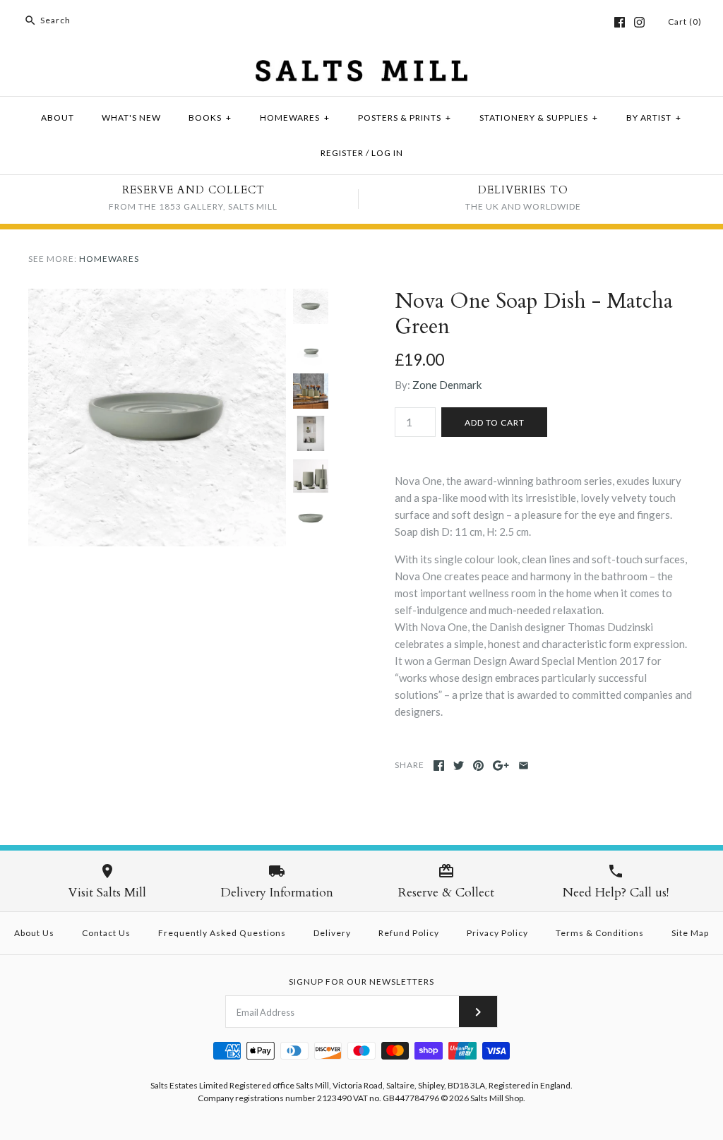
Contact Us (106, 933)
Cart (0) (685, 21)
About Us (34, 933)
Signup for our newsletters (361, 981)
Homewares (109, 258)
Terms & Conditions (600, 933)
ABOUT (57, 117)
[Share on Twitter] (458, 765)
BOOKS (210, 117)
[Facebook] (619, 22)
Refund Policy (408, 933)
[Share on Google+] (501, 765)
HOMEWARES (295, 117)
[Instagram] (639, 22)
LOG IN (387, 153)
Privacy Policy (497, 933)
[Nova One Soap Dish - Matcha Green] (157, 297)
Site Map (690, 933)
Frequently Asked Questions (222, 933)
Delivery (332, 933)
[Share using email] (523, 765)
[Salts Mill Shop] (361, 68)
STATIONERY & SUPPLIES (538, 117)
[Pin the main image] (478, 765)
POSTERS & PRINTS (404, 117)
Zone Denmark (447, 384)
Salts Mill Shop (496, 1098)
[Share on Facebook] (439, 765)
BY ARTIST (653, 117)
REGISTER (342, 153)
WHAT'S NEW (131, 117)
